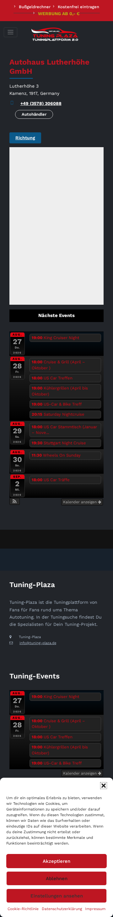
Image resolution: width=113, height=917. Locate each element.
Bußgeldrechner (35, 6)
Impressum (95, 909)
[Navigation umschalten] (10, 32)
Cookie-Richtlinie (23, 909)
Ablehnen (56, 878)
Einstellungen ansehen (56, 896)
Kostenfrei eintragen (78, 6)
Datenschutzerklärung (62, 909)
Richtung (25, 137)
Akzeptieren (56, 861)
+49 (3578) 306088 (41, 103)
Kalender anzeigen (80, 502)
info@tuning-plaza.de (37, 643)
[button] (103, 785)
